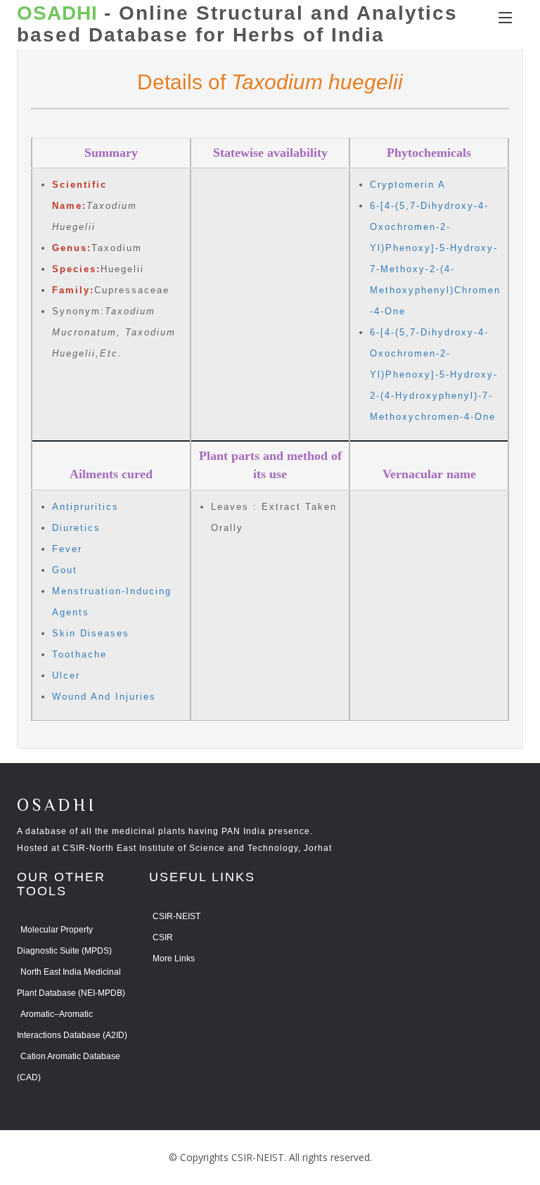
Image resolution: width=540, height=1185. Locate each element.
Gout (64, 570)
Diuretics (76, 528)
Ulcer (66, 675)
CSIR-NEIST (176, 916)
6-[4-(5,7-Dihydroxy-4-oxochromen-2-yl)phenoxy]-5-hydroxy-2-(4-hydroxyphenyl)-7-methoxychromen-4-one (434, 374)
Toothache (79, 654)
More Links (174, 958)
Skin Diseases (90, 633)
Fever (67, 549)
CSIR (163, 937)
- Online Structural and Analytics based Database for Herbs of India (237, 24)
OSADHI (57, 806)
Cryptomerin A (408, 184)
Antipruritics (85, 506)
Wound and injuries (104, 696)
